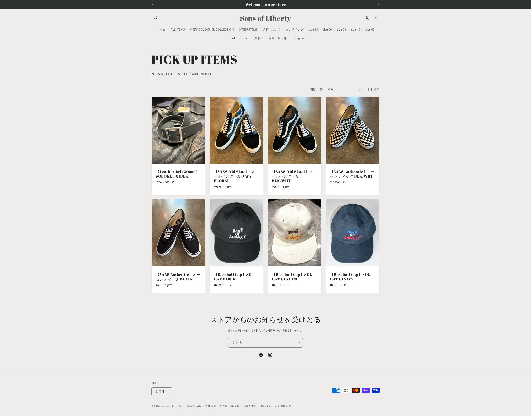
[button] (156, 18)
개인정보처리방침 (229, 406)
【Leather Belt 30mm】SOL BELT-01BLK (178, 173)
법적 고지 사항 (283, 406)
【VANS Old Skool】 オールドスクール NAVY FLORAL (235, 176)
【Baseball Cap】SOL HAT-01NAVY (350, 276)
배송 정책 (266, 406)
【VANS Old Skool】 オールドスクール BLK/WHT (293, 176)
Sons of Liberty (169, 406)
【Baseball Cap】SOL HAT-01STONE (292, 276)
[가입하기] (298, 343)
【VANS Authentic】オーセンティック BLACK (178, 276)
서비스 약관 (250, 406)
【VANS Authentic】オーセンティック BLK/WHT (352, 173)
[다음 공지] (378, 4)
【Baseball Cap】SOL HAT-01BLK (234, 276)
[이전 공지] (152, 4)
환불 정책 (210, 406)
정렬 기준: (316, 89)
